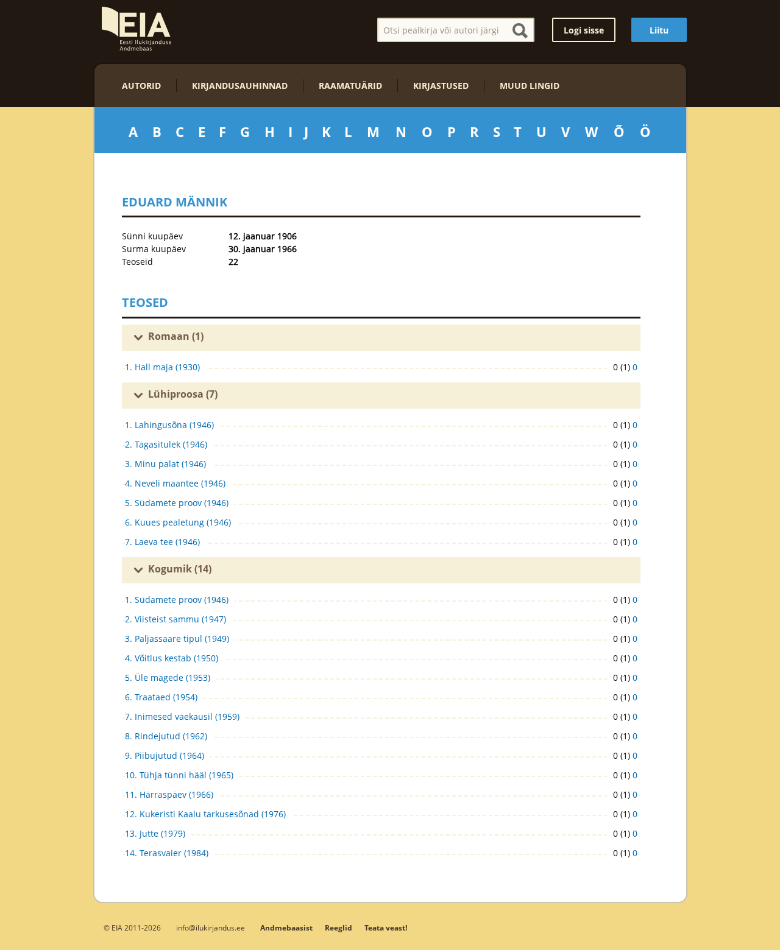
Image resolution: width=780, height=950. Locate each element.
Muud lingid (529, 85)
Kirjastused (441, 85)
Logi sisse (584, 30)
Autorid (141, 85)
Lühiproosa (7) (183, 394)
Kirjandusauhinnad (240, 85)
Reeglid (338, 928)
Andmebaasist (286, 928)
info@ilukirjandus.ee (210, 927)
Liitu (659, 30)
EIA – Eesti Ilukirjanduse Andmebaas (136, 29)
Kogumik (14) (179, 568)
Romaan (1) (176, 336)
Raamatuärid (350, 85)
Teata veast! (385, 928)
